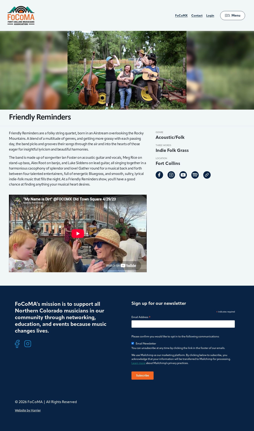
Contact (196, 15)
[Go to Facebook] (159, 175)
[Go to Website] (207, 175)
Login (210, 15)
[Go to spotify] (195, 175)
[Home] (20, 15)
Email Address (141, 317)
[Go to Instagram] (171, 175)
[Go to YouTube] (183, 175)
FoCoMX (181, 15)
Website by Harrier (28, 410)
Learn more (138, 363)
